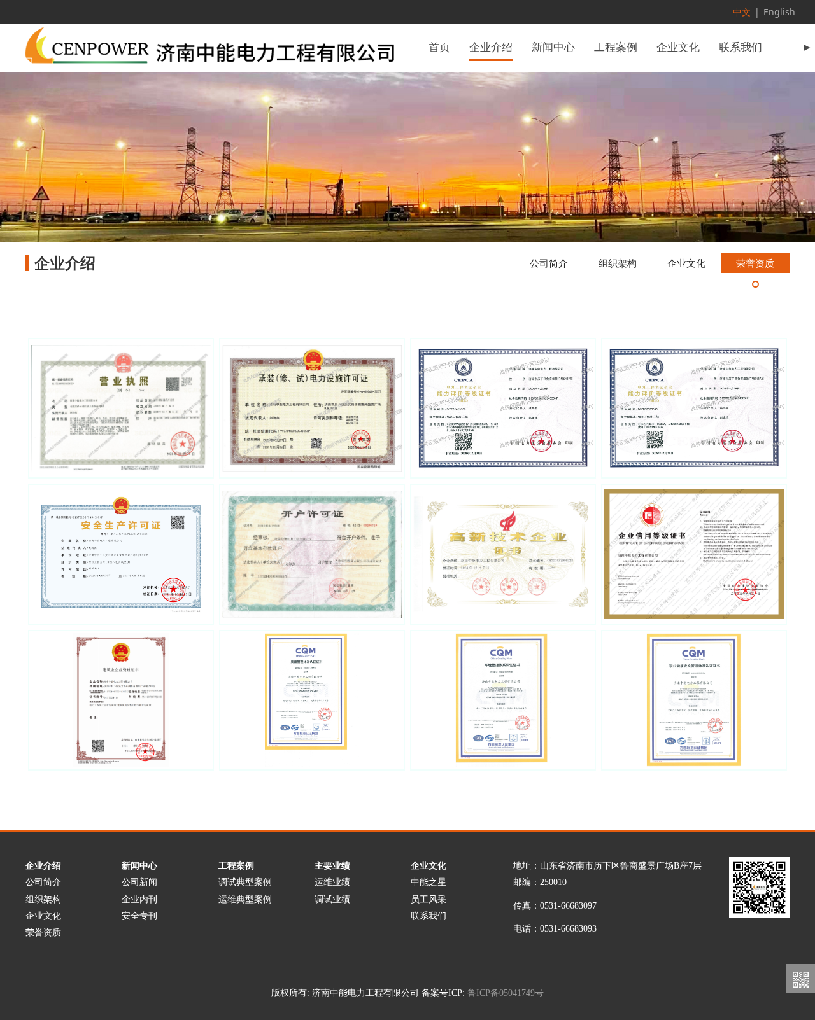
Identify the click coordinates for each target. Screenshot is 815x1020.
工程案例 (615, 47)
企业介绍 (491, 47)
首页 (439, 47)
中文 (742, 12)
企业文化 (678, 47)
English (779, 12)
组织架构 (618, 262)
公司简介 (549, 262)
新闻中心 (553, 47)
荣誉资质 (755, 262)
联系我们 (740, 47)
